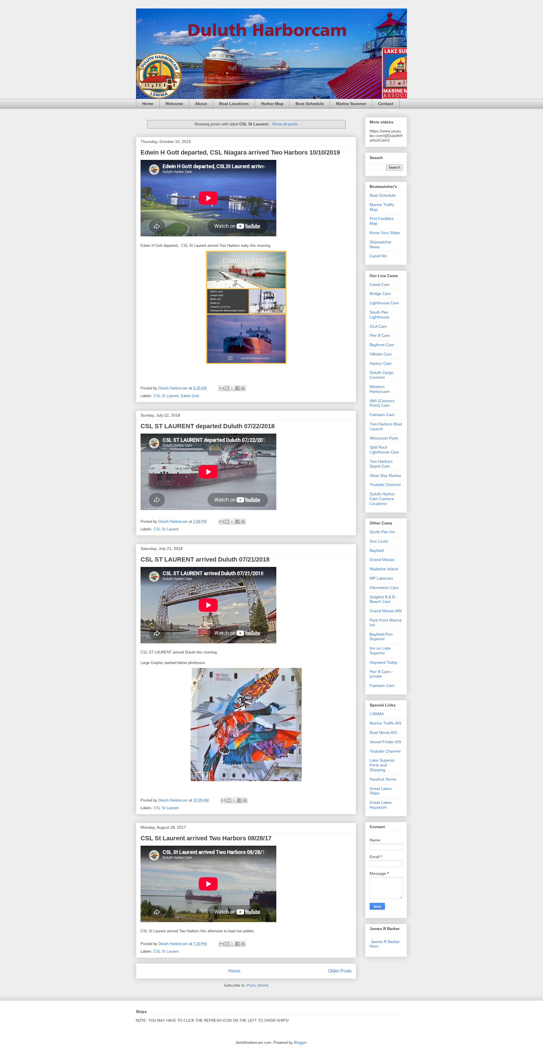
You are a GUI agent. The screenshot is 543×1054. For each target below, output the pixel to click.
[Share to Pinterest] (243, 388)
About (201, 103)
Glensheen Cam (384, 587)
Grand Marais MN (386, 611)
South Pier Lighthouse (379, 314)
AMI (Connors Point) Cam (382, 403)
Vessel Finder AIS (385, 742)
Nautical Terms (383, 779)
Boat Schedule (310, 103)
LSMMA (377, 714)
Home (147, 103)
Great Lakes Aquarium (381, 804)
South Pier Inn (382, 532)
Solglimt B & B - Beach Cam (383, 599)
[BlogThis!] (227, 388)
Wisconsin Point (384, 438)
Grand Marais (382, 559)
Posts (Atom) (257, 985)
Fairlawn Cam (382, 414)
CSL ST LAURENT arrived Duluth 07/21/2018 (205, 559)
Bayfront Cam (382, 344)
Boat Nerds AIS (383, 732)
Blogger (300, 1042)
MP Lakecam (381, 578)
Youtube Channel (385, 484)
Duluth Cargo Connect (381, 375)
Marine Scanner (351, 103)
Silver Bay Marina (385, 475)
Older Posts (340, 971)
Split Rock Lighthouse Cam (384, 449)
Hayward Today (383, 662)
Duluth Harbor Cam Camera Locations (382, 499)
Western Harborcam (380, 389)
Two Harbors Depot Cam (381, 463)
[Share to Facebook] (237, 388)
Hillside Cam (381, 354)
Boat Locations (234, 103)
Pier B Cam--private (381, 674)
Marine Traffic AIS (385, 723)
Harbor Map (272, 103)
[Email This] (221, 388)
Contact (385, 103)
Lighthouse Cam (384, 303)
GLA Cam (378, 326)
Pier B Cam (380, 335)
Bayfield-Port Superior (381, 636)
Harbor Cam (381, 363)
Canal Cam (380, 284)
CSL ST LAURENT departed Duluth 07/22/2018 (208, 426)
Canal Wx (378, 256)
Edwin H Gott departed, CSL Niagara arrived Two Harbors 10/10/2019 (240, 152)
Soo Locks (379, 541)
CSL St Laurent (166, 396)
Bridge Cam (380, 293)
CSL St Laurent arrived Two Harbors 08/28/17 (206, 838)
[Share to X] (232, 388)
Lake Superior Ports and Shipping (382, 765)
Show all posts (285, 124)
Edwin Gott (190, 396)
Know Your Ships (385, 232)
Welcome (174, 103)
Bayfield (377, 550)
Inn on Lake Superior (380, 650)
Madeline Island (384, 569)
